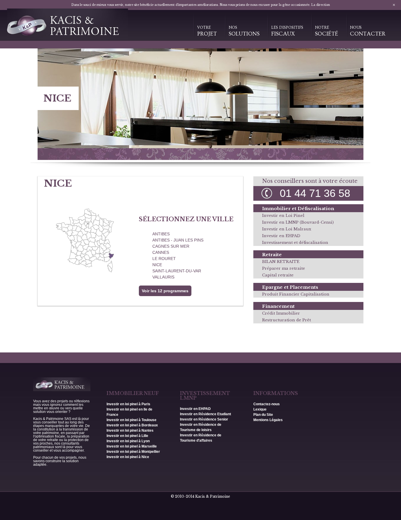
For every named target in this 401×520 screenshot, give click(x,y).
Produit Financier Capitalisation (295, 294)
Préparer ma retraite (283, 268)
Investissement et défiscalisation (295, 242)
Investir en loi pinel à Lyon (128, 441)
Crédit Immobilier (281, 313)
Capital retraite (278, 275)
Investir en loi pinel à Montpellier (133, 452)
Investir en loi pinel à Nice (128, 457)
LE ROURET (164, 258)
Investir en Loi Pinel (283, 215)
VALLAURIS (163, 277)
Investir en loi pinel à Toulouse (131, 420)
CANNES (160, 252)
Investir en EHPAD (281, 235)
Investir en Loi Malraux (286, 229)
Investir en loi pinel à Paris (128, 404)
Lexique (260, 409)
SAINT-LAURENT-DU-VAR (176, 271)
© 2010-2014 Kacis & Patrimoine (200, 496)
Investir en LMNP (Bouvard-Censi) (298, 222)
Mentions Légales (268, 420)
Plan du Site (263, 415)
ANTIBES (161, 234)
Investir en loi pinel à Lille (127, 436)
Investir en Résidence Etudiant (205, 414)
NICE (157, 264)
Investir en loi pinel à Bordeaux (132, 425)
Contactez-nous (266, 404)
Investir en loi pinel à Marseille (132, 446)
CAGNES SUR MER (170, 246)
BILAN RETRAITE (280, 261)
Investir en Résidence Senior (204, 419)
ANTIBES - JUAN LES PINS (177, 240)
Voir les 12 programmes (165, 290)
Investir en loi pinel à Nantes (130, 430)
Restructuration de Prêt (286, 320)
